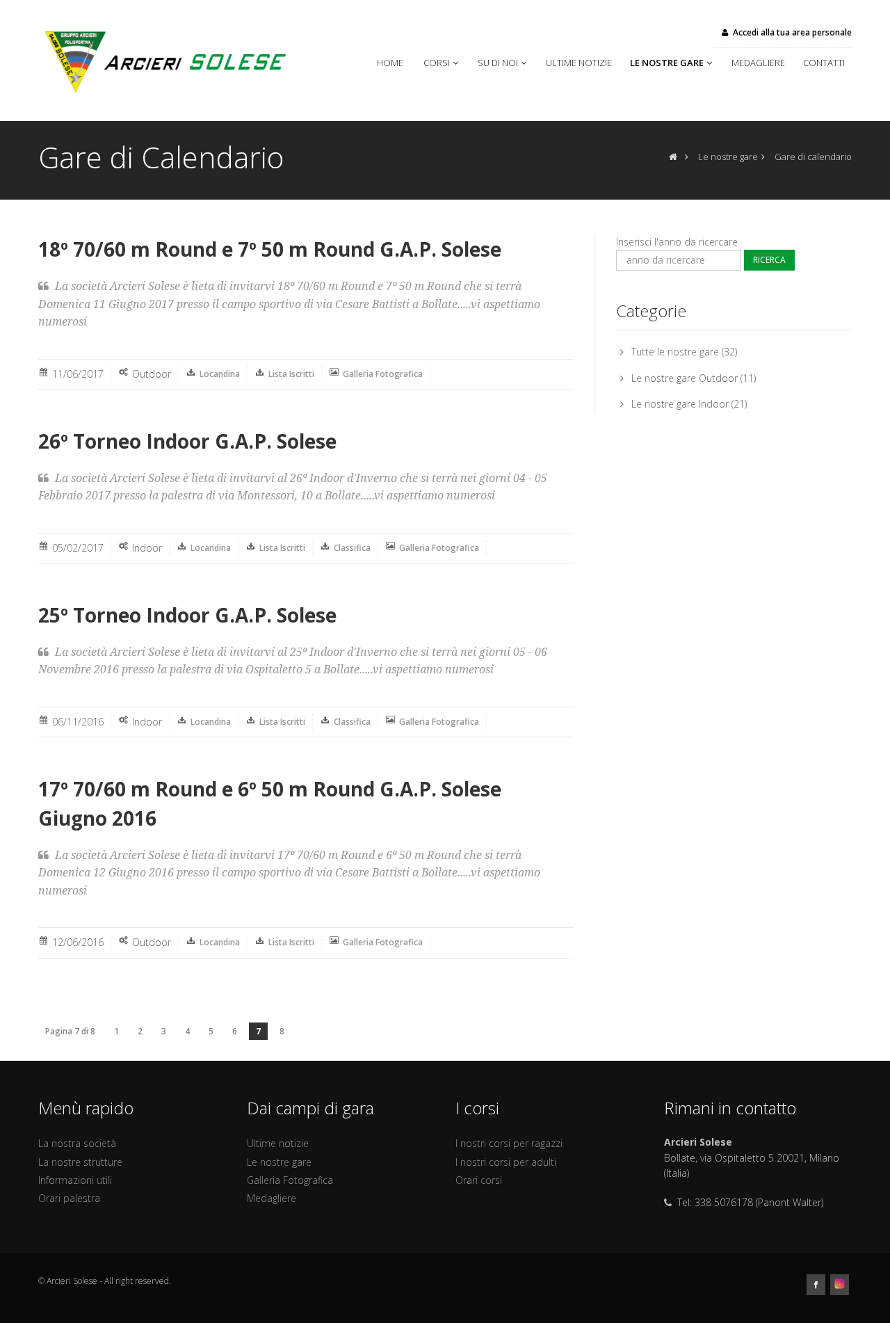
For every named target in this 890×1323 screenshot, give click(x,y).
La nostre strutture (80, 1162)
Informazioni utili (75, 1180)
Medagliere (760, 62)
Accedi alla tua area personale (792, 32)
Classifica (352, 548)
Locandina (220, 374)
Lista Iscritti (291, 374)
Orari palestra (69, 1198)
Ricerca (769, 260)
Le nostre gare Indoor (680, 403)
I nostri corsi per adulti (505, 1162)
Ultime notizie (581, 62)
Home (393, 62)
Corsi (436, 62)
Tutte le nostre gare (675, 351)
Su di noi (498, 62)
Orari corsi (478, 1180)
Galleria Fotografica (383, 374)
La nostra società (77, 1143)
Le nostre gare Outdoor (684, 378)
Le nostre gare (667, 62)
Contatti (824, 62)
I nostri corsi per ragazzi (509, 1143)
